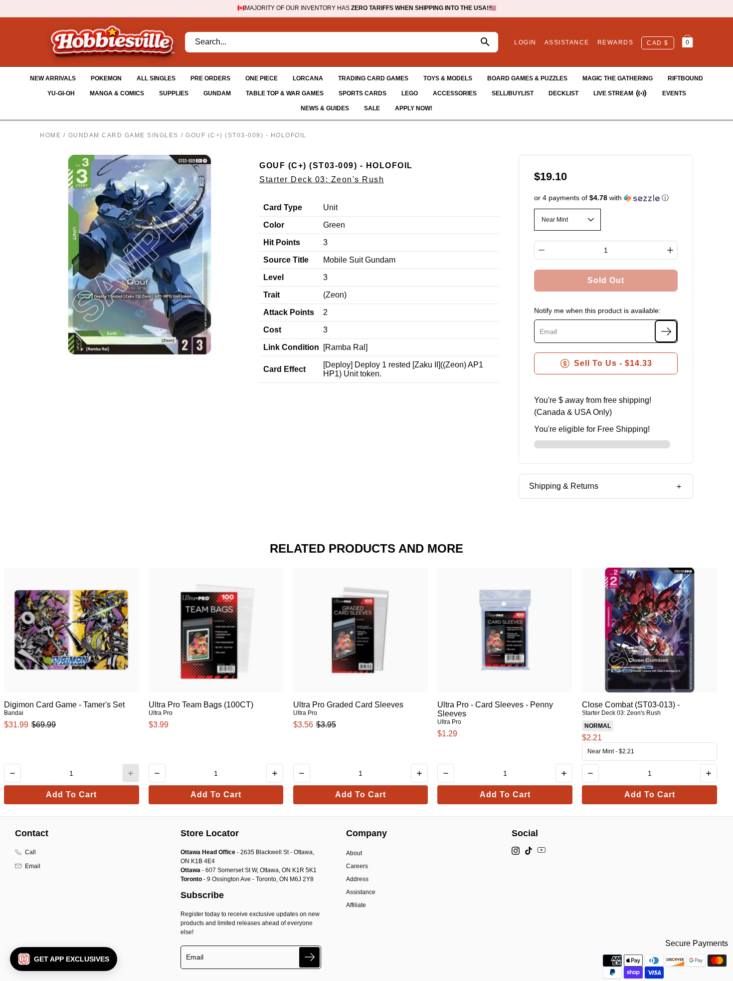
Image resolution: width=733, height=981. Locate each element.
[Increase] (670, 250)
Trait (271, 295)
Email (32, 866)
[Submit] (309, 957)
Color (273, 225)
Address (357, 879)
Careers (357, 866)
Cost (272, 330)
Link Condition (291, 347)
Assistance (360, 892)
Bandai (13, 712)
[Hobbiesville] (112, 41)
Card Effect (284, 369)
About (354, 853)
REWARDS (615, 42)
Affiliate (356, 905)
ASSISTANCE (567, 42)
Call (30, 852)
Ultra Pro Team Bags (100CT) (201, 704)
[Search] (485, 42)
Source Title (286, 260)
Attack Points (288, 312)
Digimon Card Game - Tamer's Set (64, 704)
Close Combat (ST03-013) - (631, 704)
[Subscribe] (666, 331)
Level (273, 277)
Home (50, 135)
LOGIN (525, 42)
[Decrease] (541, 250)
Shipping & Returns (563, 486)
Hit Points (281, 242)
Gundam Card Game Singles (123, 135)
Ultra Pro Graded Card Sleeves (348, 704)
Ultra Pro (161, 712)
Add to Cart (71, 794)
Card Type (282, 207)
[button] (606, 198)
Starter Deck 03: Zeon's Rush (321, 179)
